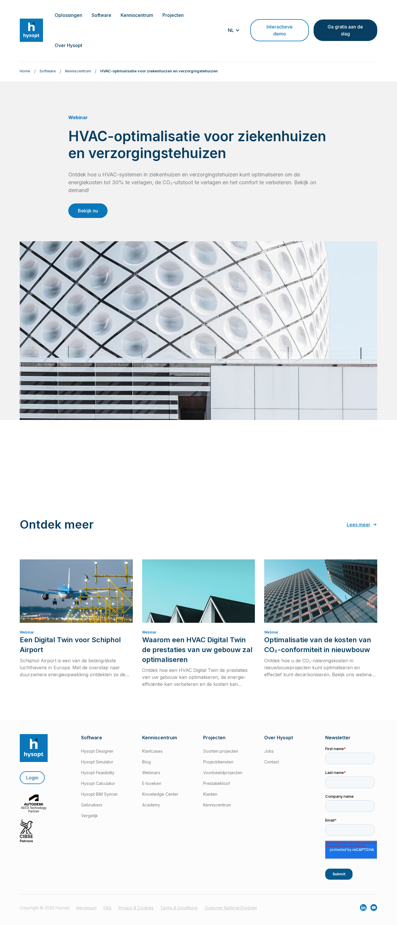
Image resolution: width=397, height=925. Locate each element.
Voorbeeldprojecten (222, 772)
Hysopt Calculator (98, 783)
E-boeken (151, 783)
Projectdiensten (218, 761)
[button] (68, 15)
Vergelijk (89, 815)
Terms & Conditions (179, 907)
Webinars (151, 772)
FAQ (107, 907)
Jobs (269, 751)
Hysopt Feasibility (98, 772)
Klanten (210, 794)
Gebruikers (91, 804)
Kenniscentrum (217, 804)
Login (32, 778)
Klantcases (152, 751)
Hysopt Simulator (97, 761)
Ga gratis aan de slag (345, 30)
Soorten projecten (220, 751)
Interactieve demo (280, 30)
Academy (151, 804)
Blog (146, 761)
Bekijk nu (88, 211)
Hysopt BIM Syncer (99, 794)
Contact (271, 761)
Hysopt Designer (97, 751)
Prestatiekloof (216, 783)
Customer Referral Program (231, 907)
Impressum (86, 907)
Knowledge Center (160, 794)
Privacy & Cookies (135, 907)
